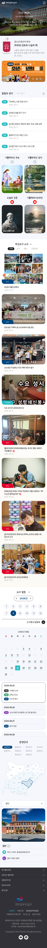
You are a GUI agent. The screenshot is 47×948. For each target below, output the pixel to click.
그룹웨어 (11, 911)
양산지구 (29, 751)
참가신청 (4, 890)
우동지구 (18, 751)
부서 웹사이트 (6, 870)
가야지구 (40, 747)
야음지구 (29, 755)
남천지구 (7, 747)
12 (40, 613)
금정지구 (7, 751)
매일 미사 (23, 30)
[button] (33, 79)
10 (27, 613)
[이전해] (16, 598)
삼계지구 (40, 751)
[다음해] (30, 598)
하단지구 (29, 747)
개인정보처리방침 (32, 911)
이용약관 (20, 911)
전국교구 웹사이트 (8, 875)
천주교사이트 (6, 885)
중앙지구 (18, 747)
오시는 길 (26, 914)
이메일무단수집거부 (14, 914)
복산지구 (18, 755)
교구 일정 (21, 592)
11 (34, 613)
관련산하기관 (6, 880)
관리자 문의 (36, 914)
